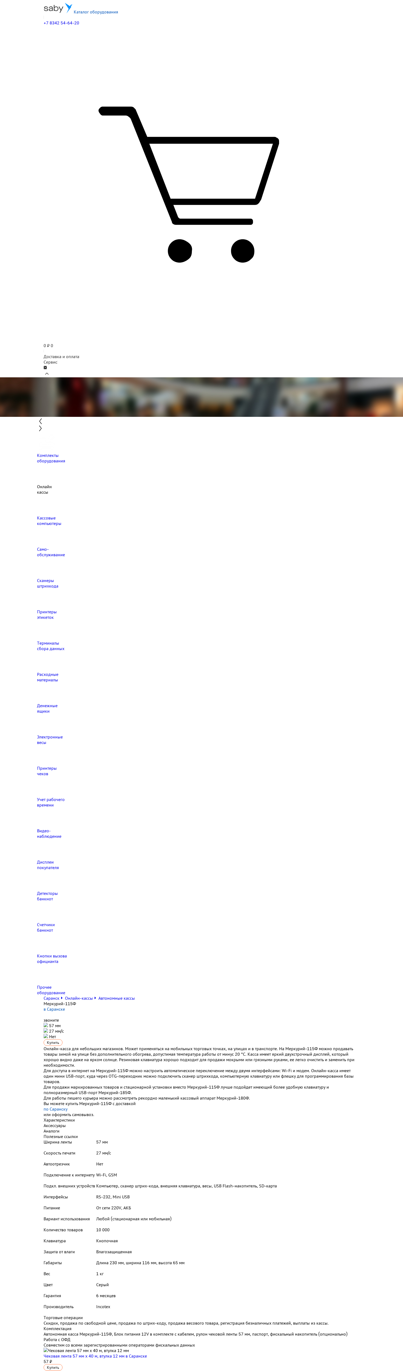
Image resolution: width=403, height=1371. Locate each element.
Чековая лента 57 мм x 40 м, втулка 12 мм (95, 1356)
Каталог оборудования (95, 12)
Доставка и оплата (61, 356)
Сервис (50, 362)
